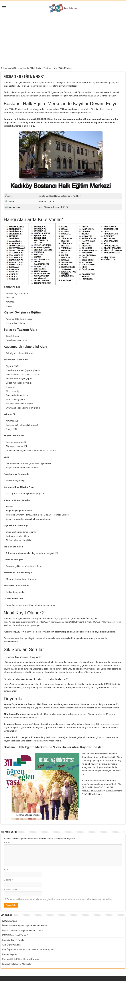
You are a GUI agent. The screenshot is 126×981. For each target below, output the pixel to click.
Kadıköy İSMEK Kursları (13, 940)
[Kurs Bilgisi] (63, 7)
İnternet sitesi (10, 889)
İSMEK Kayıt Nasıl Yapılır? (15, 935)
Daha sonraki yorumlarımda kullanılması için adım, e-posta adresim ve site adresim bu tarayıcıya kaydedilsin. (60, 899)
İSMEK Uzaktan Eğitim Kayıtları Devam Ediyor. (24, 925)
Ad (6, 870)
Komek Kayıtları (10, 954)
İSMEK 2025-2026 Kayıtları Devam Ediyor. (22, 930)
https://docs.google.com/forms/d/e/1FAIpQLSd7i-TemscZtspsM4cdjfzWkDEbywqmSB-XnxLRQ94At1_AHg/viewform (59, 622)
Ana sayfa (8, 68)
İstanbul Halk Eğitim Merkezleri (17, 964)
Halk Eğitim (36, 68)
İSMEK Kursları (9, 921)
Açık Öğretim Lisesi (11, 944)
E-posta (8, 880)
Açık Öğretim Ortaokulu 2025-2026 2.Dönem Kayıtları (28, 949)
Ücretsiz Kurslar (22, 68)
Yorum (7, 842)
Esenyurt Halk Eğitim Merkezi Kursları (20, 959)
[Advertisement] (63, 41)
